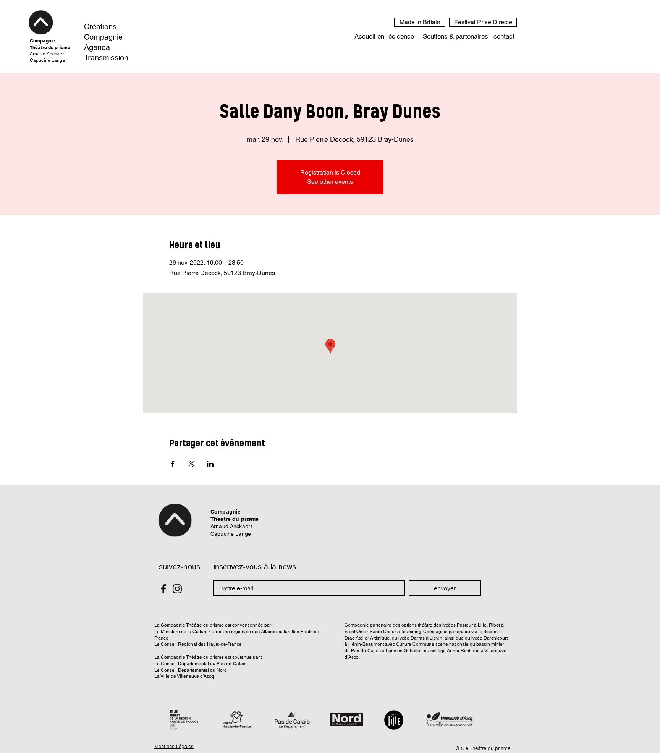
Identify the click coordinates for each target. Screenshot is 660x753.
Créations (100, 26)
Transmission (106, 57)
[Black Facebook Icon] (163, 589)
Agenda (97, 47)
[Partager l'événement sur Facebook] (172, 464)
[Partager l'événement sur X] (191, 464)
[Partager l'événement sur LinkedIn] (210, 464)
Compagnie (103, 37)
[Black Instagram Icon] (177, 589)
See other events (330, 181)
